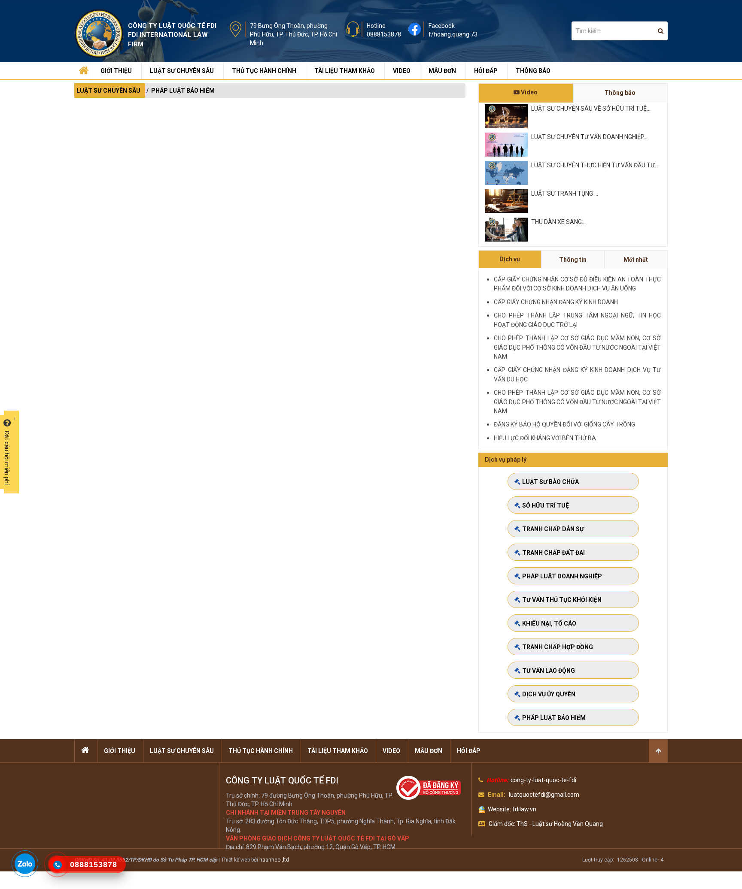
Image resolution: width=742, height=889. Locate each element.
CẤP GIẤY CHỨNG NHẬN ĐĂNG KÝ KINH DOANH (556, 302)
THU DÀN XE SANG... (558, 221)
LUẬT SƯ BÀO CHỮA (550, 481)
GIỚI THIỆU (116, 70)
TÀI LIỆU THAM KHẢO (344, 70)
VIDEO (402, 70)
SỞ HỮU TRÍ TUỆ (545, 505)
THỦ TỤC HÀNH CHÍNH (264, 70)
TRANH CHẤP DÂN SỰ (553, 529)
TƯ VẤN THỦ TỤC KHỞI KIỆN (562, 599)
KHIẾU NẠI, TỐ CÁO (549, 623)
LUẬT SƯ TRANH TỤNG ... (564, 193)
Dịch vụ (509, 259)
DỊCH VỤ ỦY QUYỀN (548, 694)
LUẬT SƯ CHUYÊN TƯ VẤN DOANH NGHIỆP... (589, 136)
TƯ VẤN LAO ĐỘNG (548, 670)
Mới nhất (635, 259)
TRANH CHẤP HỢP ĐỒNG (557, 647)
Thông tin (573, 259)
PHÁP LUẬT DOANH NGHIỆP (562, 576)
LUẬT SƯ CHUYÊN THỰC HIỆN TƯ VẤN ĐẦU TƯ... (595, 165)
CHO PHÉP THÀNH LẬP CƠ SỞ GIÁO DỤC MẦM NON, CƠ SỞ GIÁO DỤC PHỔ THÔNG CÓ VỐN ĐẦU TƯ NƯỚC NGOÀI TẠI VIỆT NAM (577, 347)
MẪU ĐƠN (442, 70)
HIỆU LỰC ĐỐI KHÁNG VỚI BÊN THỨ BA (545, 438)
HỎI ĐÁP (486, 70)
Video (529, 92)
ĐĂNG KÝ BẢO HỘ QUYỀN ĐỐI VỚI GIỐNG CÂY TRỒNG (564, 424)
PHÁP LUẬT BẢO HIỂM (183, 90)
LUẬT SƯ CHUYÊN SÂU (182, 70)
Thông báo (620, 92)
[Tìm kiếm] (661, 30)
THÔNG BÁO (533, 70)
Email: (496, 794)
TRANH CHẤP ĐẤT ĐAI (553, 552)
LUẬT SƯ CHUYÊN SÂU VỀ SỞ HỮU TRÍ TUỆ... (591, 108)
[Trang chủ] (82, 68)
